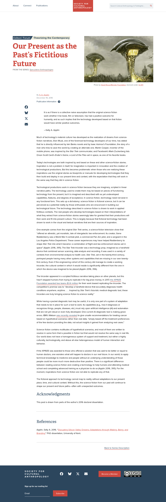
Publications (42, 5)
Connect (27, 5)
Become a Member (110, 474)
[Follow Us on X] (77, 474)
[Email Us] (86, 474)
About (15, 5)
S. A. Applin (44, 95)
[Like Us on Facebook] (61, 474)
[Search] (151, 5)
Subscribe (60, 493)
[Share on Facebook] (26, 107)
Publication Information (46, 101)
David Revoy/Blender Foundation (113, 85)
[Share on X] (26, 118)
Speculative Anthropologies (41, 69)
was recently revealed (66, 315)
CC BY (141, 85)
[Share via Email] (26, 124)
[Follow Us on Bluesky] (69, 474)
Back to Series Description (116, 447)
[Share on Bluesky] (26, 113)
